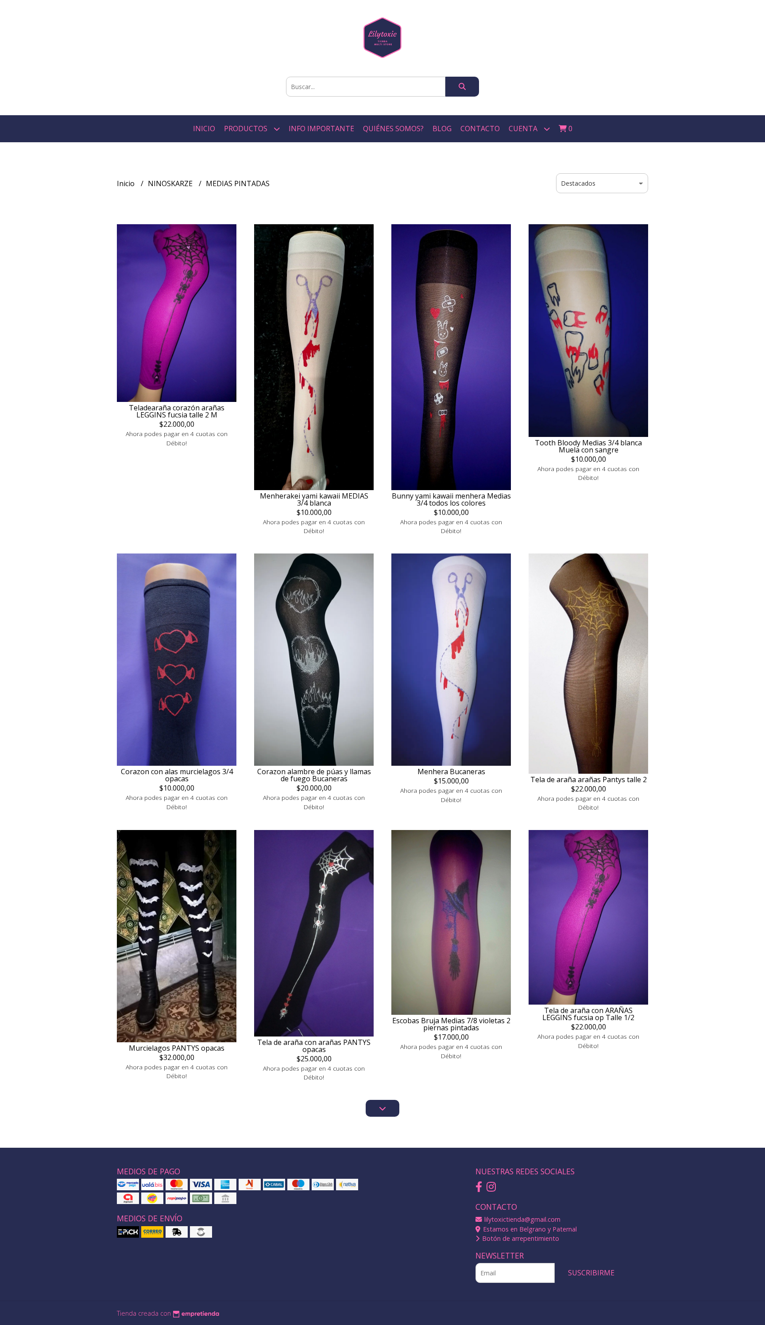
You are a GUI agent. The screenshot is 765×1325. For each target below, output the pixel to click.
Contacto (480, 128)
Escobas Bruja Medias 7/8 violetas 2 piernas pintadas (451, 1024)
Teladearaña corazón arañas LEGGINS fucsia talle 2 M (176, 411)
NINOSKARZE (171, 183)
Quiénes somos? (393, 128)
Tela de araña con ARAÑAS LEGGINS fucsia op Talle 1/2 (588, 1013)
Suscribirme (591, 1273)
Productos (246, 128)
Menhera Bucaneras (451, 771)
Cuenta (524, 128)
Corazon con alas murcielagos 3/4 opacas (177, 775)
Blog (442, 128)
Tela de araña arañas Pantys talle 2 (588, 779)
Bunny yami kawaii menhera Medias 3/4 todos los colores (451, 499)
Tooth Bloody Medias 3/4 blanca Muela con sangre (588, 446)
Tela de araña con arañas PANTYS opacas (314, 1045)
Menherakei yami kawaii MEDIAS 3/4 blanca (314, 499)
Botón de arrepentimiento (519, 1238)
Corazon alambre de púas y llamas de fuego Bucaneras (314, 775)
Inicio (204, 128)
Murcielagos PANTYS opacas (176, 1048)
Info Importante (321, 128)
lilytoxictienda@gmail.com (521, 1219)
